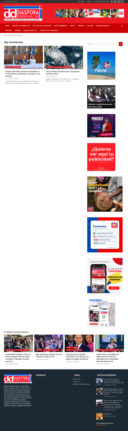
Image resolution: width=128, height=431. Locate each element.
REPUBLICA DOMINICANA (21, 26)
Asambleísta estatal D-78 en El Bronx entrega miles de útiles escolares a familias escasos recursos (17, 357)
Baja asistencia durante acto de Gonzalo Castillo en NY (49, 355)
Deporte (8, 30)
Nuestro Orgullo (30, 30)
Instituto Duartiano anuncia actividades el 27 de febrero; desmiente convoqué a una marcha (22, 73)
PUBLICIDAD (80, 1)
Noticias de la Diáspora (21, 350)
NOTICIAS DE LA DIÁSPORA (42, 26)
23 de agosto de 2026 (72, 361)
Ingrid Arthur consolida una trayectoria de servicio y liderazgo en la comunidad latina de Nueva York (107, 357)
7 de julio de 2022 (51, 76)
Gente (72, 26)
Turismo (81, 26)
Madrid (75, 347)
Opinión (18, 30)
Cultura (90, 26)
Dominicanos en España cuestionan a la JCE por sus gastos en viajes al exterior (77, 356)
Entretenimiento (60, 26)
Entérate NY (107, 414)
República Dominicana (13, 67)
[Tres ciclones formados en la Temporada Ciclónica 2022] (63, 57)
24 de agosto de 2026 (42, 359)
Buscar (121, 44)
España (69, 347)
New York (9, 350)
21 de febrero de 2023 (12, 78)
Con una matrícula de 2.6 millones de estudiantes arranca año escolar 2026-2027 (114, 381)
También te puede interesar (17, 332)
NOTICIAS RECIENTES (106, 375)
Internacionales (102, 26)
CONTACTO (89, 1)
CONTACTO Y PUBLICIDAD (49, 30)
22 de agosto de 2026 (102, 364)
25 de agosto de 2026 (11, 364)
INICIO (7, 26)
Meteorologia (50, 67)
